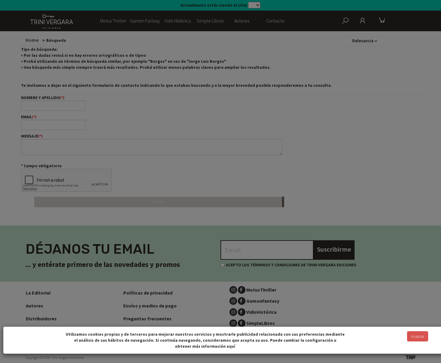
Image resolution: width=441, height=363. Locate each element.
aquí (230, 346)
